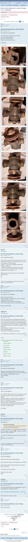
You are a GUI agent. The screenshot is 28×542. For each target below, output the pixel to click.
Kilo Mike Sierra (4, 311)
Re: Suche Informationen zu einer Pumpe (12, 254)
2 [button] (21, 21)
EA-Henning (3, 479)
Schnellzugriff (4, 2)
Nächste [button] (23, 21)
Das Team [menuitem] (17, 538)
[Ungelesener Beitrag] (1, 30)
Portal (3, 5)
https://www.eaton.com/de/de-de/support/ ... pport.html (13, 491)
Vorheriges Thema (13, 15)
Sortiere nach (9, 516)
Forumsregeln (3, 12)
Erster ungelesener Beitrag (9, 21)
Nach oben (26, 247)
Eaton (20, 333)
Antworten (3, 15)
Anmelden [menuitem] (25, 2)
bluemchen (3, 249)
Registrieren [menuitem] (19, 2)
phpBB (10, 540)
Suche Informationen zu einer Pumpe (13, 8)
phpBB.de (19, 541)
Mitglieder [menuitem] (22, 538)
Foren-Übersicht (9, 538)
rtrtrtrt (2, 285)
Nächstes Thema (5, 16)
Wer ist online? (4, 534)
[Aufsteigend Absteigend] (14, 518)
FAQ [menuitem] (10, 2)
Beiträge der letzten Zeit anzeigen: (10, 514)
